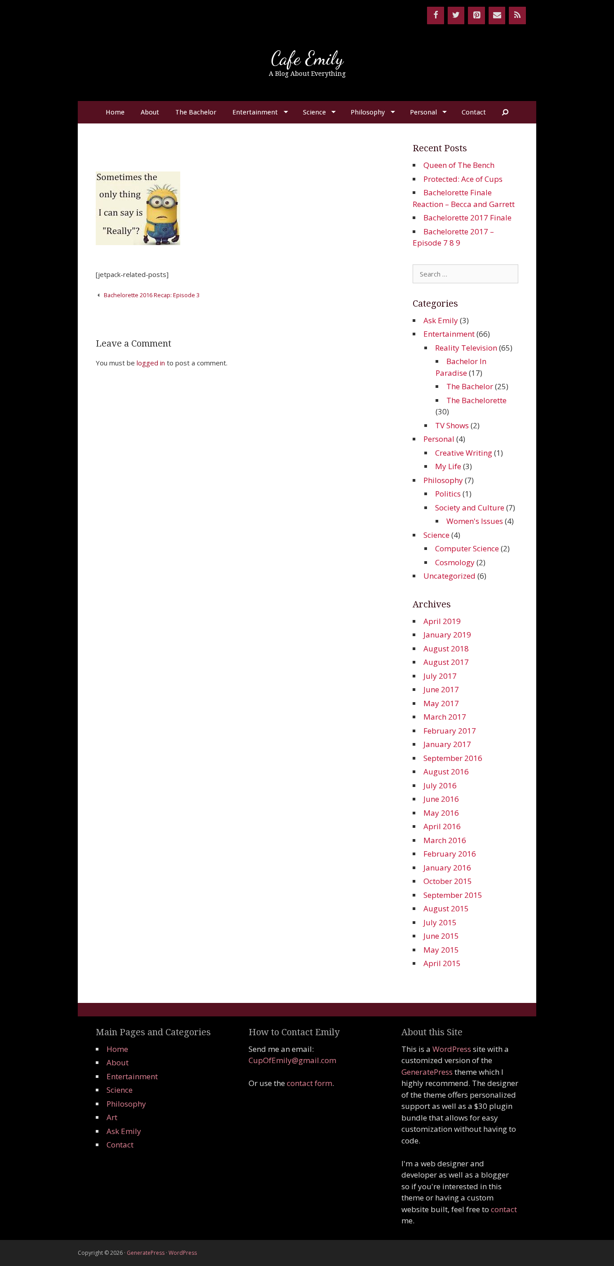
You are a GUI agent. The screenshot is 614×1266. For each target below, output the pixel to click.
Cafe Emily (307, 58)
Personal (423, 112)
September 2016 (452, 758)
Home (115, 112)
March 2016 (444, 840)
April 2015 (442, 963)
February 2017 (449, 730)
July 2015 (440, 922)
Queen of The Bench (458, 165)
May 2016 (441, 813)
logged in (151, 362)
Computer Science (467, 548)
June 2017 (441, 689)
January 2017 (447, 744)
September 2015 (452, 895)
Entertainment (255, 112)
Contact (474, 112)
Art (112, 1117)
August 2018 (446, 648)
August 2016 (446, 771)
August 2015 (446, 908)
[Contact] (497, 15)
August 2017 (446, 662)
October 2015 (447, 881)
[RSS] (517, 15)
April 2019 (442, 621)
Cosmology (455, 562)
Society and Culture (469, 507)
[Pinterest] (476, 15)
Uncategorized (449, 576)
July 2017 (440, 676)
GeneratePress (427, 1072)
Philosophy (368, 112)
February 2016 (449, 853)
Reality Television (466, 348)
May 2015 (441, 950)
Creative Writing (463, 453)
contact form (309, 1083)
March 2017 (444, 717)
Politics (448, 493)
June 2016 (441, 799)
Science (314, 112)
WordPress (451, 1049)
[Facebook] (435, 15)
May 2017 (441, 703)
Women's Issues (474, 521)
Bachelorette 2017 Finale (467, 217)
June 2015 (441, 936)
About (150, 112)
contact (504, 1209)
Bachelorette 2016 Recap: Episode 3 (152, 295)
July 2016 (440, 785)
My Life (448, 466)
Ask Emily (440, 320)
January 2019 (447, 634)
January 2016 (447, 867)
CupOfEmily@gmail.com (292, 1060)
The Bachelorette (476, 400)
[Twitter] (456, 15)
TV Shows (452, 425)
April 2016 (442, 826)
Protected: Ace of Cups (463, 179)
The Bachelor (195, 112)
